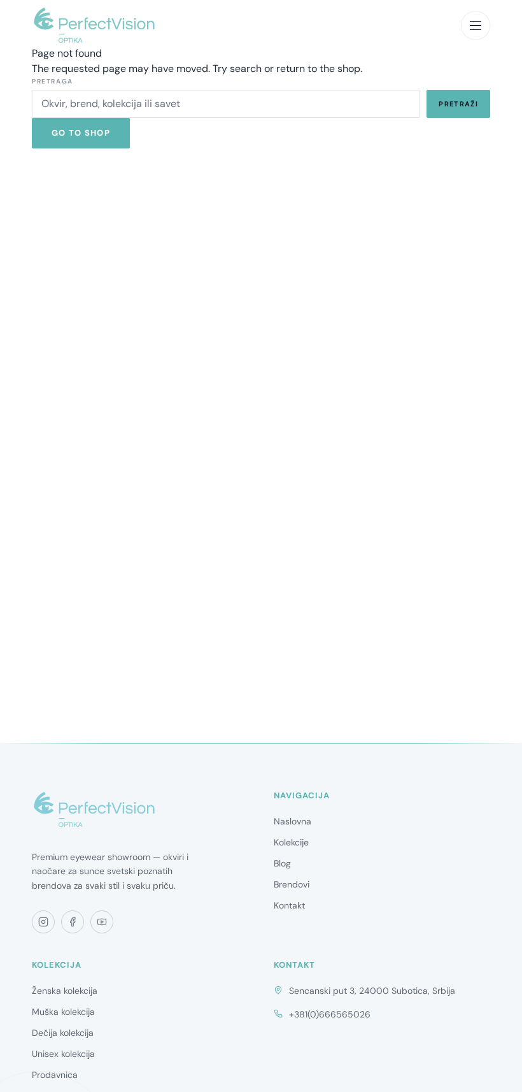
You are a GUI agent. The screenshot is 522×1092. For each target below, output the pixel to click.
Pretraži (458, 103)
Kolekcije (291, 842)
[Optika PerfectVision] (94, 809)
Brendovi (291, 884)
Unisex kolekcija (63, 1054)
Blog (282, 863)
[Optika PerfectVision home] (94, 25)
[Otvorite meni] (475, 25)
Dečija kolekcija (63, 1032)
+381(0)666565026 (329, 1014)
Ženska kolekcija (64, 990)
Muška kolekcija (63, 1011)
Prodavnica (55, 1075)
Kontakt (289, 905)
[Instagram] (43, 921)
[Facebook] (72, 921)
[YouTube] (101, 921)
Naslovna (292, 821)
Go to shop (81, 132)
